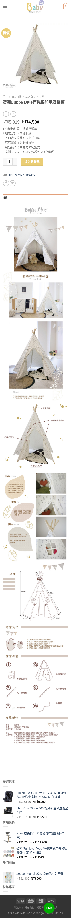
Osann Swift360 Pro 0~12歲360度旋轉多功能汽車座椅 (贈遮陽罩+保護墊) (41, 795)
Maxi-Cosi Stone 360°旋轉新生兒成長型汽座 (42, 810)
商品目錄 (16, 96)
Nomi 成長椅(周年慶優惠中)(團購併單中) (40, 835)
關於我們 (18, 907)
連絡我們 (29, 907)
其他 (41, 96)
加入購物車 (32, 161)
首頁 (5, 96)
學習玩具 (20, 175)
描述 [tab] (5, 197)
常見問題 (41, 907)
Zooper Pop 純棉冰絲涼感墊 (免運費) (40, 873)
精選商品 (30, 96)
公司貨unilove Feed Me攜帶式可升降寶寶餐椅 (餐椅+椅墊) (41, 850)
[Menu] (5, 6)
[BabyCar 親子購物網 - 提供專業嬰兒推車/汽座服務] (35, 6)
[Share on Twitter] (13, 183)
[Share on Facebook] (6, 183)
